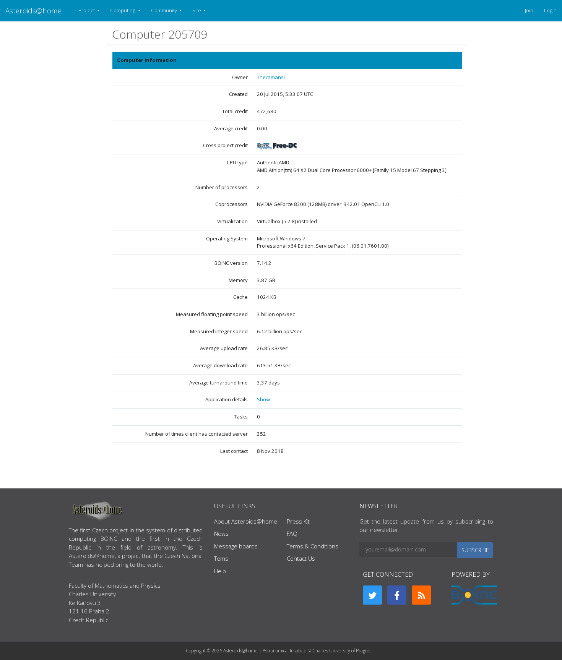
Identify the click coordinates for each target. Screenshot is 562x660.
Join (529, 10)
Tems (221, 558)
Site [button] (197, 10)
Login (550, 10)
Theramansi (271, 77)
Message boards (236, 546)
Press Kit (298, 521)
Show (263, 399)
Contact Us (301, 558)
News (221, 533)
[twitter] (372, 595)
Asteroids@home (33, 10)
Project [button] (87, 10)
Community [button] (164, 10)
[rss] (421, 595)
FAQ (292, 533)
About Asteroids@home (245, 521)
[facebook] (396, 595)
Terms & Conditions (312, 546)
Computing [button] (123, 10)
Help (220, 571)
